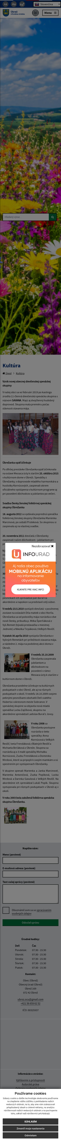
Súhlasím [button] (30, 1121)
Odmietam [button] (31, 1135)
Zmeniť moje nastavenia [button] (30, 1128)
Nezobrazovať (41, 546)
